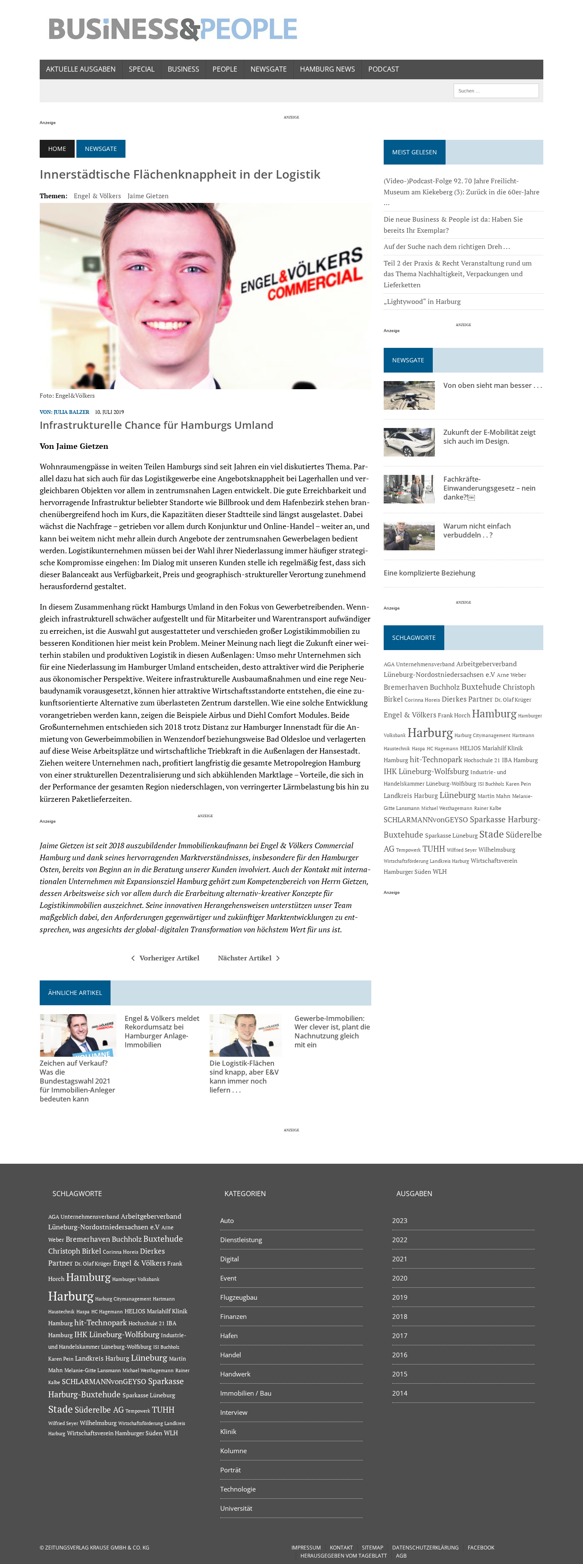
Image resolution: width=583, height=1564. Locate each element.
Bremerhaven (406, 687)
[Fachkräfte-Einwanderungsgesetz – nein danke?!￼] (409, 498)
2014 (400, 1393)
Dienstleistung (241, 1239)
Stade (491, 834)
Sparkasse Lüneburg (451, 835)
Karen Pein (518, 783)
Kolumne (233, 1450)
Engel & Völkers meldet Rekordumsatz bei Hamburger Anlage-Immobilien (162, 1031)
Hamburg (494, 713)
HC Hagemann (442, 749)
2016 (400, 1354)
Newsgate (269, 69)
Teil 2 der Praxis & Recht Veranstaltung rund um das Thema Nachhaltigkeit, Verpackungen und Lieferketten (458, 273)
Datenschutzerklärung (425, 1547)
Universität (236, 1508)
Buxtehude (481, 686)
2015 (400, 1374)
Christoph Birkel (74, 1251)
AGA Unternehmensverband (419, 664)
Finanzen (233, 1316)
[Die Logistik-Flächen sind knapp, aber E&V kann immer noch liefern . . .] (248, 1051)
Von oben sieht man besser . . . (492, 385)
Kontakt (341, 1547)
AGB (401, 1555)
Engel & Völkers (97, 195)
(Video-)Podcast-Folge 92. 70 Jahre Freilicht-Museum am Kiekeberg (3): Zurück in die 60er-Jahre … (461, 191)
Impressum (306, 1547)
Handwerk (235, 1374)
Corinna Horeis (422, 699)
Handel (230, 1354)
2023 (400, 1220)
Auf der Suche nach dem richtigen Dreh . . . (447, 246)
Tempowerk (408, 850)
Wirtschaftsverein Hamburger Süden (114, 1433)
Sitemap (372, 1547)
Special (141, 69)
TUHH (434, 848)
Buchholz (445, 687)
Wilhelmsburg (496, 849)
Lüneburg (458, 795)
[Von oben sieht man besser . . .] (409, 404)
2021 (400, 1259)
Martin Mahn (494, 796)
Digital (229, 1259)
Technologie (238, 1489)
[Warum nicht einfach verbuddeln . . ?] (409, 544)
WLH (440, 871)
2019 (400, 1297)
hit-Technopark (436, 759)
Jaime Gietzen (148, 195)
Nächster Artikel (244, 958)
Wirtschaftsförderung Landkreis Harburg (426, 861)
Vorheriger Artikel (169, 958)
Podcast (383, 69)
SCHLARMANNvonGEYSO (426, 819)
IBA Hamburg (520, 760)
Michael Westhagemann (446, 808)
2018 (400, 1316)
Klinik (228, 1431)
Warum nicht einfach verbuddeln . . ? (477, 530)
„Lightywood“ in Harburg (422, 301)
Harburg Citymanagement (482, 735)
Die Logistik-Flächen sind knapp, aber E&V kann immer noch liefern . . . (244, 1076)
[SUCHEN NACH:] (496, 90)
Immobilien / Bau (245, 1393)
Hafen (229, 1335)
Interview (234, 1412)
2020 (400, 1278)
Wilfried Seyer (462, 850)
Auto (227, 1220)
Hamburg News (327, 69)
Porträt (230, 1470)
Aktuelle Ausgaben (81, 69)
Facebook (481, 1547)
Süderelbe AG (99, 1409)
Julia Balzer (71, 412)
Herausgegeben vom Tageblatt (343, 1555)
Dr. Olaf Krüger (513, 699)
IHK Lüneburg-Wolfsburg (426, 771)
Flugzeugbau (238, 1297)
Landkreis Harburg (411, 795)
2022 (400, 1239)
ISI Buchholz (491, 784)
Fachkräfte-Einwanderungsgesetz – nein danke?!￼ (489, 488)
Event (228, 1278)
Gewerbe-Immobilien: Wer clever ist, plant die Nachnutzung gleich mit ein (332, 1031)
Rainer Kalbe (487, 808)
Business (183, 69)
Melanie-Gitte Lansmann (92, 1370)
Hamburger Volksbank (136, 1279)
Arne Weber (511, 675)
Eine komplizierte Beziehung (429, 573)
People (225, 69)
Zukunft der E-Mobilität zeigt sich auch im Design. (489, 437)
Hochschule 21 (482, 760)
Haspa (418, 748)
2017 (400, 1335)
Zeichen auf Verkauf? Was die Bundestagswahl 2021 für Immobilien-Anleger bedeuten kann (77, 1080)
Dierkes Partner (467, 699)
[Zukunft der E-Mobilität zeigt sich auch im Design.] (409, 451)
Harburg (430, 732)
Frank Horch (454, 715)
